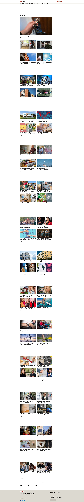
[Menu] (63, 1)
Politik (21, 487)
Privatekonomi (31, 3)
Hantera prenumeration (52, 492)
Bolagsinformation (59, 493)
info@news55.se (24, 498)
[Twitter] (22, 500)
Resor (37, 3)
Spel (28, 485)
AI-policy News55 (52, 497)
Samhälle (26, 3)
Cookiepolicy (58, 496)
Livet (40, 3)
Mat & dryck (43, 3)
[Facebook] (20, 500)
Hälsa (34, 3)
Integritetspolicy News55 (53, 496)
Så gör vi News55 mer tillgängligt (60, 497)
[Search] (62, 1)
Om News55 (58, 492)
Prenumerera (59, 1)
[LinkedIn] (24, 500)
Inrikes (21, 486)
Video (47, 3)
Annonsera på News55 (52, 493)
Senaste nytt (22, 3)
